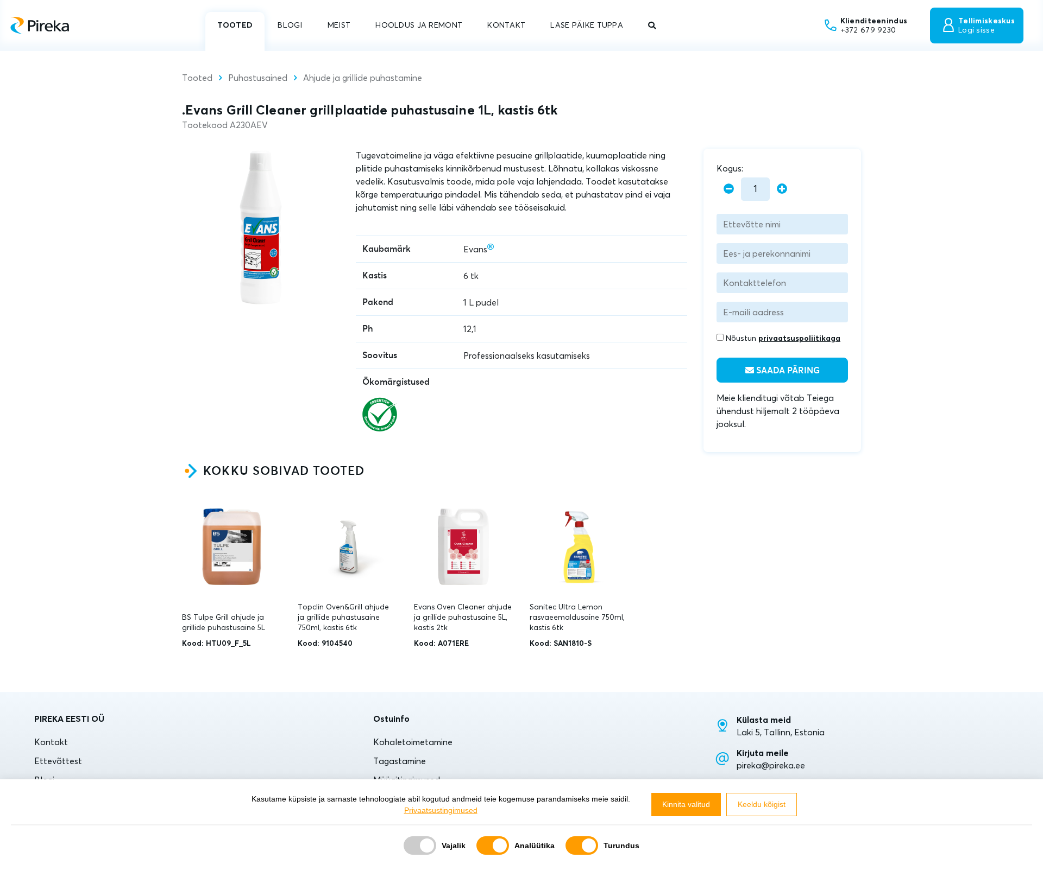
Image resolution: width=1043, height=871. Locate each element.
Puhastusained (257, 77)
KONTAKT (506, 25)
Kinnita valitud (686, 804)
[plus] (782, 189)
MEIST (339, 25)
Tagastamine (399, 760)
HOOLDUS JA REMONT (418, 25)
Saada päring (787, 370)
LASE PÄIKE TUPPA (586, 25)
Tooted (197, 77)
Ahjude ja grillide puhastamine (362, 77)
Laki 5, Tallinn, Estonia (781, 732)
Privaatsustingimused (440, 810)
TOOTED (235, 25)
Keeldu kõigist (762, 804)
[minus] (729, 189)
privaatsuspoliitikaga (799, 338)
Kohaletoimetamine (413, 741)
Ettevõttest (58, 760)
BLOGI (290, 25)
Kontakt (51, 741)
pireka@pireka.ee (771, 765)
